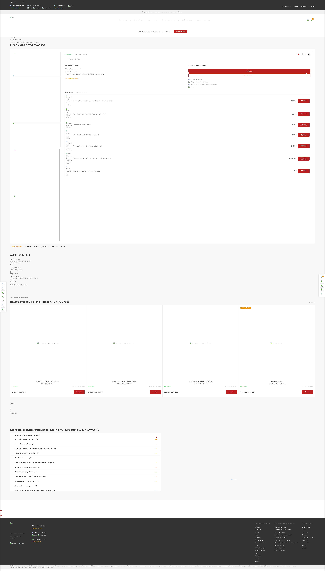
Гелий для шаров (277, 381)
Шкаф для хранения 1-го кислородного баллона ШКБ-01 (92, 158)
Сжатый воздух (259, 548)
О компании (286, 7)
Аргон (257, 532)
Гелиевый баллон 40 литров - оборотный (87, 146)
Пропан (257, 527)
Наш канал (167, 505)
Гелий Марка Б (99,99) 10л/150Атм (200, 381)
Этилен (257, 553)
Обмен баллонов (280, 537)
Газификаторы (279, 545)
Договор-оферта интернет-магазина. (21, 567)
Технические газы (15, 39)
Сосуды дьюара (280, 550)
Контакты (311, 7)
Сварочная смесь (260, 543)
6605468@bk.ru (62, 5)
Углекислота (259, 540)
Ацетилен (258, 537)
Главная (12, 37)
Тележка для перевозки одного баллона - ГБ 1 (89, 114)
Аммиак (257, 561)
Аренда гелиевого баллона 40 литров (86, 171)
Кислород (258, 529)
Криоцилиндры (280, 548)
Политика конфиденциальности (43, 567)
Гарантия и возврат (308, 537)
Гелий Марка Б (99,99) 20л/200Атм (124, 381)
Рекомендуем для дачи (282, 540)
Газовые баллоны (280, 527)
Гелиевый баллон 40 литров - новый (86, 134)
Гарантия (54, 246)
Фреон (257, 558)
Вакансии (305, 543)
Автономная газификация (283, 535)
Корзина (305, 540)
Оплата (36, 246)
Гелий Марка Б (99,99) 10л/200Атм (48, 381)
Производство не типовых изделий (286, 543)
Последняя (13, 413)
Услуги (295, 7)
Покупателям (308, 523)
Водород (257, 556)
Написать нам (58, 8)
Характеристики (17, 246)
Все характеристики (72, 79)
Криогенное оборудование (283, 529)
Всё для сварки (280, 532)
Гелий (12, 41)
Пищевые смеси (260, 550)
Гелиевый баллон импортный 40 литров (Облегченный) (93, 101)
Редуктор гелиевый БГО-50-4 (83, 125)
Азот (256, 535)
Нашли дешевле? (196, 79)
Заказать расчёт (180, 31)
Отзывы (62, 246)
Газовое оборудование (285, 523)
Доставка (303, 7)
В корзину (249, 71)
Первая (12, 403)
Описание (28, 246)
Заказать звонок (15, 8)
